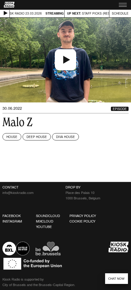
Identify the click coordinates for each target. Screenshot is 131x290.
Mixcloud (44, 221)
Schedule (120, 13)
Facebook (11, 215)
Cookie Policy (82, 221)
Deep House (37, 137)
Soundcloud (48, 215)
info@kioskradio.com (18, 192)
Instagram (12, 221)
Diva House (65, 137)
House (11, 137)
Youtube (44, 226)
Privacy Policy (82, 215)
